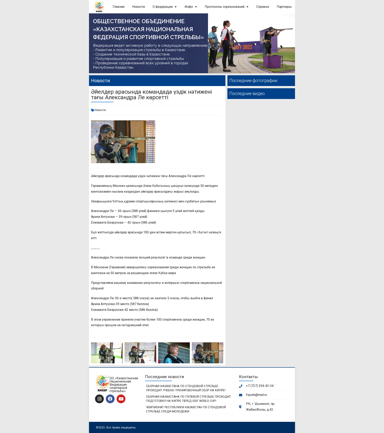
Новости (138, 7)
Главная (118, 7)
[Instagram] (99, 398)
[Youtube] (121, 398)
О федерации (163, 7)
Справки (262, 7)
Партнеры (284, 7)
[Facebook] (110, 398)
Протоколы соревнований (224, 7)
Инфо (189, 7)
